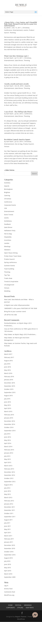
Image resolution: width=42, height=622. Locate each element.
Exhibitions (8, 221)
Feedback (7, 224)
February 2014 (9, 450)
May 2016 (7, 370)
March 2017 (8, 354)
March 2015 (8, 411)
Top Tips (7, 275)
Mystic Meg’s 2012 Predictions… (25, 334)
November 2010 (9, 548)
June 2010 (7, 564)
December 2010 (9, 545)
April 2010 (7, 571)
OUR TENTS (30, 608)
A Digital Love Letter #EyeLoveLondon (17, 305)
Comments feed (9, 592)
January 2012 (8, 504)
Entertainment (18, 30)
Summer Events (9, 266)
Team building (9, 269)
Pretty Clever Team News (12, 256)
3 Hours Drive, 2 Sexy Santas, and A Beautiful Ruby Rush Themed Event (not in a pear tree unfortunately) (20, 24)
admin (8, 28)
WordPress (21, 619)
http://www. (8, 334)
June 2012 (7, 491)
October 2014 (8, 427)
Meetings (7, 246)
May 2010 (7, 568)
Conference (8, 30)
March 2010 (8, 574)
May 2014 (7, 440)
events (26, 30)
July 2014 (7, 434)
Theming (13, 33)
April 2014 (7, 443)
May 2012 (7, 494)
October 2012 (8, 478)
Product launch (28, 144)
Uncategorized (9, 285)
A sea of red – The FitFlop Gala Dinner (18, 112)
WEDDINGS (28, 605)
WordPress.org (9, 595)
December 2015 (9, 383)
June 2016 (7, 367)
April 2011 (7, 532)
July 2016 (7, 364)
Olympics (7, 250)
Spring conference (10, 262)
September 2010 (9, 555)
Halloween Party (9, 230)
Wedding (7, 291)
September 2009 (9, 577)
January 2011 (8, 542)
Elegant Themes (20, 617)
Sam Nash (9, 58)
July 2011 (7, 523)
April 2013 (7, 462)
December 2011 (9, 507)
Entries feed (8, 589)
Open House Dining (11, 253)
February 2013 (9, 469)
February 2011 (9, 539)
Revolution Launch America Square (17, 139)
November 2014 (9, 424)
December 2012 (9, 472)
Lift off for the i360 (10, 315)
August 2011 (8, 520)
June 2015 (7, 402)
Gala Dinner (19, 60)
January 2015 (8, 418)
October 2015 (8, 389)
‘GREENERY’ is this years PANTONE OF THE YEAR (20, 308)
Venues (6, 146)
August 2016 (8, 361)
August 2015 (8, 396)
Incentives (7, 240)
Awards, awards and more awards (16, 84)
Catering (7, 195)
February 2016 (9, 376)
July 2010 (7, 561)
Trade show (8, 278)
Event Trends (8, 215)
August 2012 (8, 485)
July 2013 (7, 456)
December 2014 (9, 421)
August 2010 (8, 558)
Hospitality (7, 237)
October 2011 (8, 513)
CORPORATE (10, 608)
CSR (5, 208)
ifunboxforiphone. (10, 323)
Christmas (26, 28)
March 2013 (8, 466)
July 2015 (7, 399)
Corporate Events (10, 205)
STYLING (20, 608)
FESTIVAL (18, 605)
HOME (10, 605)
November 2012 (9, 475)
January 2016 (8, 380)
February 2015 (9, 415)
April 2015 (7, 408)
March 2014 (8, 446)
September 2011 (9, 517)
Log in (6, 586)
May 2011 (7, 529)
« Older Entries (9, 170)
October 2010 (8, 552)
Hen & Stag (18, 144)
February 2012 (9, 501)
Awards (27, 86)
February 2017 (9, 357)
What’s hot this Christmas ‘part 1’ (16, 56)
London (6, 243)
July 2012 (7, 488)
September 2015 (9, 392)
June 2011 (7, 526)
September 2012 (9, 482)
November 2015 (9, 386)
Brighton (7, 192)
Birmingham (8, 189)
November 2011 (9, 510)
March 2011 (8, 536)
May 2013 (7, 459)
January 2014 (8, 453)
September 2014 (9, 431)
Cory (5, 329)
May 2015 (7, 405)
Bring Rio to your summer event (15, 311)
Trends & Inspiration (11, 281)
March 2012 (8, 497)
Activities (7, 183)
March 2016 (8, 373)
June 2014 (7, 437)
